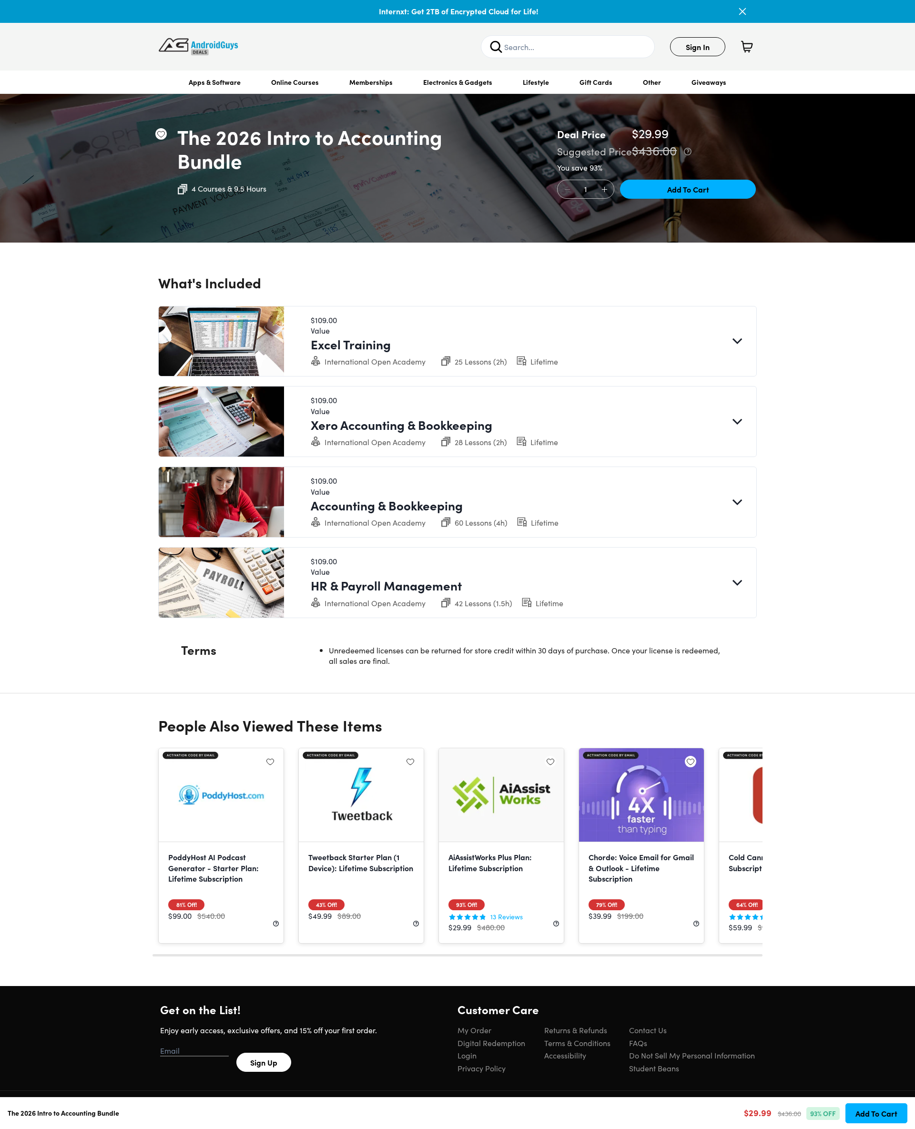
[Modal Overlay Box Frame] (457, 565)
